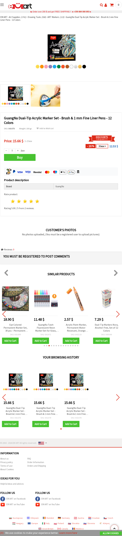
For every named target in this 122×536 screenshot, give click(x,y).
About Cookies (7, 469)
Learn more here (68, 533)
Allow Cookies (111, 533)
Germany (66, 518)
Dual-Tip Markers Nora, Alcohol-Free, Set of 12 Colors (106, 327)
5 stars (37, 201)
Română (50, 518)
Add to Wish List (46, 128)
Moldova (80, 528)
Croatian (96, 518)
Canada (64, 528)
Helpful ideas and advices (12, 483)
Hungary (20, 523)
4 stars (31, 201)
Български (18, 518)
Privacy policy (6, 462)
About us (4, 458)
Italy (48, 523)
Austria (81, 518)
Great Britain (47, 528)
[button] (44, 345)
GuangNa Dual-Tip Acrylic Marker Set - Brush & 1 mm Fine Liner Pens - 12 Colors (15, 411)
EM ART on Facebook (16, 498)
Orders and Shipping (36, 465)
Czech (110, 518)
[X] (1, 533)
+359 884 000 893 (81, 12)
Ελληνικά (35, 518)
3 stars (25, 201)
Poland (61, 523)
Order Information (35, 462)
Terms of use (6, 465)
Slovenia (91, 523)
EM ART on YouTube (15, 504)
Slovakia (75, 523)
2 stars (19, 201)
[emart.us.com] (20, 5)
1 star (13, 201)
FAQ (29, 458)
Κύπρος (106, 523)
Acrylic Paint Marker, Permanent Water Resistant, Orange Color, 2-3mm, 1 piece (76, 328)
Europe (35, 523)
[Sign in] (105, 5)
